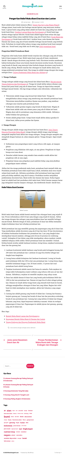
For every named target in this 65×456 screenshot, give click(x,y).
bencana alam (8, 413)
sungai (19, 438)
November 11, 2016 (39, 22)
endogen (24, 327)
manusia (18, 431)
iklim (27, 422)
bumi (11, 327)
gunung (12, 423)
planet (13, 435)
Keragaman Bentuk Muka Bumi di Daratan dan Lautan (25, 319)
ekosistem (28, 417)
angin (13, 410)
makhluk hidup (9, 432)
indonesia (8, 426)
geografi (6, 422)
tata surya (7, 441)
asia (16, 410)
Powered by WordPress (27, 452)
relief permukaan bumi (47, 46)
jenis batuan (16, 425)
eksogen (19, 327)
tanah (24, 438)
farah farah (27, 22)
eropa (5, 419)
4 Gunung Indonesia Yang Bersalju (15, 391)
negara (7, 435)
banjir (25, 410)
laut (20, 429)
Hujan (17, 422)
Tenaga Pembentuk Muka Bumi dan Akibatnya (30, 72)
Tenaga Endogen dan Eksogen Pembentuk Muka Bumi (25, 322)
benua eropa (20, 413)
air (5, 411)
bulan (30, 413)
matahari (23, 432)
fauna (10, 420)
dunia (22, 416)
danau (12, 416)
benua (15, 413)
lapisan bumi (14, 428)
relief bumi (32, 327)
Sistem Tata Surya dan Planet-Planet (46, 25)
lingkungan (28, 429)
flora (24, 420)
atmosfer (20, 410)
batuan (30, 410)
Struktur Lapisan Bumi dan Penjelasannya (30, 32)
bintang (26, 413)
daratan (15, 327)
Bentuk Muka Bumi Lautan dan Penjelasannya (22, 316)
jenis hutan (23, 425)
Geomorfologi (32, 14)
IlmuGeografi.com (13, 452)
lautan (28, 327)
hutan (22, 423)
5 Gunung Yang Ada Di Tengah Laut (16, 395)
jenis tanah (7, 429)
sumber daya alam (10, 438)
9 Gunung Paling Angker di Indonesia (16, 399)
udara (12, 441)
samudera (19, 435)
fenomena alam (17, 420)
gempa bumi (30, 420)
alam (9, 410)
